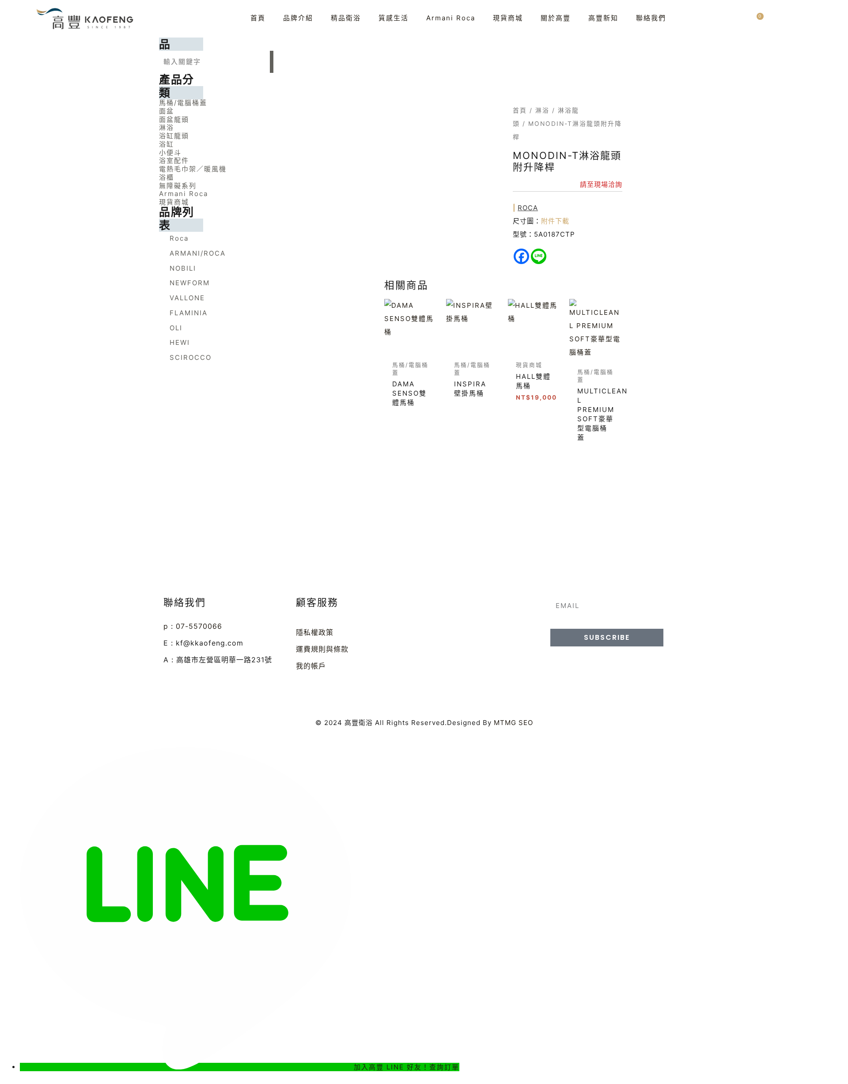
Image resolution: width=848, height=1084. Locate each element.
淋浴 (166, 127)
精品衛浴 (346, 18)
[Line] (538, 256)
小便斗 (170, 152)
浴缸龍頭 (174, 135)
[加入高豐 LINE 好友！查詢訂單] (187, 1067)
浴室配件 (174, 160)
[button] (216, 102)
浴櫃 (166, 177)
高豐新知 (603, 18)
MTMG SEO (513, 722)
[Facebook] (521, 256)
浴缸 (166, 144)
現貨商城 (508, 18)
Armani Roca (450, 18)
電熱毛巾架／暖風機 (193, 169)
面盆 (166, 111)
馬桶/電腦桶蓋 (183, 102)
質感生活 (394, 18)
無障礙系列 (178, 185)
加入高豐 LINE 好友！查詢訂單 (406, 1067)
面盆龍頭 (174, 119)
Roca (528, 208)
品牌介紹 (298, 18)
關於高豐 (556, 18)
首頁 (257, 18)
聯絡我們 (651, 18)
